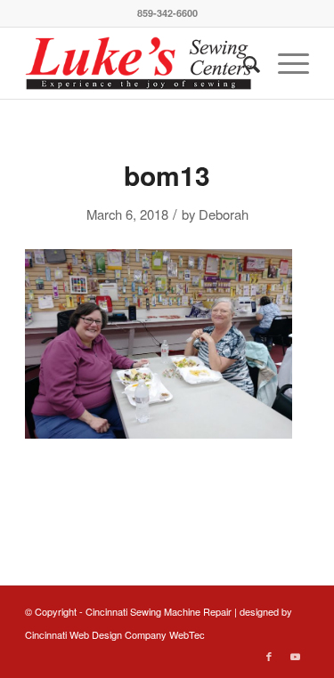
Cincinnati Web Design (73, 634)
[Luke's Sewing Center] (138, 63)
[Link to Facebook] (269, 655)
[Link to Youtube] (295, 655)
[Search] (242, 63)
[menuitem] (242, 63)
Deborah (223, 214)
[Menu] (284, 63)
